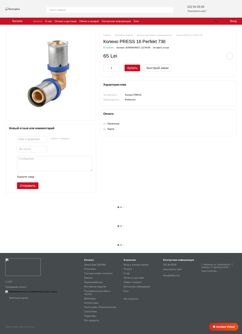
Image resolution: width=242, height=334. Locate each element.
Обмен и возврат (89, 21)
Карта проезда (209, 271)
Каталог (37, 21)
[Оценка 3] (51, 177)
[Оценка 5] (63, 177)
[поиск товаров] (170, 10)
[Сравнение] (224, 9)
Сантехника (90, 311)
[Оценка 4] (57, 177)
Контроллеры (91, 303)
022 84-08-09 (195, 6)
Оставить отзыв (161, 47)
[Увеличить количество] (116, 68)
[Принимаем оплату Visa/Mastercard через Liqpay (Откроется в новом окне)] (31, 291)
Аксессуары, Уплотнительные (100, 307)
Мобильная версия (18, 298)
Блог (136, 21)
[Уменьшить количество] (105, 68)
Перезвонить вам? (196, 11)
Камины (88, 277)
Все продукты (91, 320)
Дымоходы (90, 298)
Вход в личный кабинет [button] (136, 264)
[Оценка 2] (46, 177)
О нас (48, 21)
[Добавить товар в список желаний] (229, 56)
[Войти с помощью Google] (79, 139)
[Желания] (215, 9)
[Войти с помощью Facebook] (73, 139)
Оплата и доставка (66, 21)
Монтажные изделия (95, 286)
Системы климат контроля (98, 273)
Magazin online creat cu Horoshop (20, 327)
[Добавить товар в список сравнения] (219, 56)
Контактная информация (116, 21)
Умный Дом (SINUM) (95, 264)
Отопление (90, 269)
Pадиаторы (90, 316)
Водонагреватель (93, 282)
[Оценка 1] (40, 177)
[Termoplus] (23, 267)
